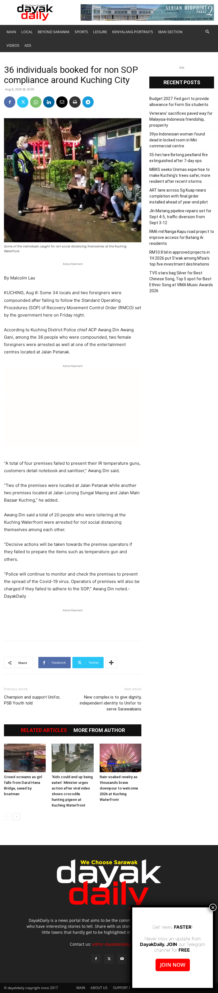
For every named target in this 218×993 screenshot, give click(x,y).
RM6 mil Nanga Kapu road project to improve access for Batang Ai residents (181, 237)
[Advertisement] (72, 621)
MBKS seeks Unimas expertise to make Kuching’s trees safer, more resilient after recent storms (179, 175)
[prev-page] (7, 816)
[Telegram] (88, 102)
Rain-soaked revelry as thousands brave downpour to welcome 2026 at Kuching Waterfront (119, 788)
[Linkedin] (48, 102)
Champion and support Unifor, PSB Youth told (32, 700)
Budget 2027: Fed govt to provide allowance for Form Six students (179, 101)
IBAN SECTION (170, 31)
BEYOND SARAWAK (54, 31)
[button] (207, 32)
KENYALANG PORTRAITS (132, 31)
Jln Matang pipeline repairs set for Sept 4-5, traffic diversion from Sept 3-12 (180, 217)
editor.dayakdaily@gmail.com (120, 944)
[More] (111, 662)
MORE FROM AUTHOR (99, 730)
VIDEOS (13, 45)
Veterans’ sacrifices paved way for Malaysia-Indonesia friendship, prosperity (181, 119)
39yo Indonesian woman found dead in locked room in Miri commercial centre (177, 140)
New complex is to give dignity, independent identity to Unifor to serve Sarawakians (110, 703)
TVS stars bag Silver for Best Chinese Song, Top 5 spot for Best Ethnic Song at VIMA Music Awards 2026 (181, 282)
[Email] (62, 102)
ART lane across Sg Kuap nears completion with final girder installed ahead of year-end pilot (178, 196)
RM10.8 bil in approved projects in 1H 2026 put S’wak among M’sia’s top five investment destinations (179, 258)
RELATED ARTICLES (44, 730)
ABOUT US (99, 987)
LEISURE (100, 31)
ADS (27, 45)
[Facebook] (9, 102)
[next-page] (16, 816)
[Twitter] (22, 102)
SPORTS (81, 31)
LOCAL (27, 31)
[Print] (75, 102)
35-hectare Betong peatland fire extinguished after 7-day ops (178, 157)
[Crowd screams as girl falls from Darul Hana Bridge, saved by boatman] (25, 758)
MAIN (11, 31)
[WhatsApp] (35, 102)
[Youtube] (122, 959)
